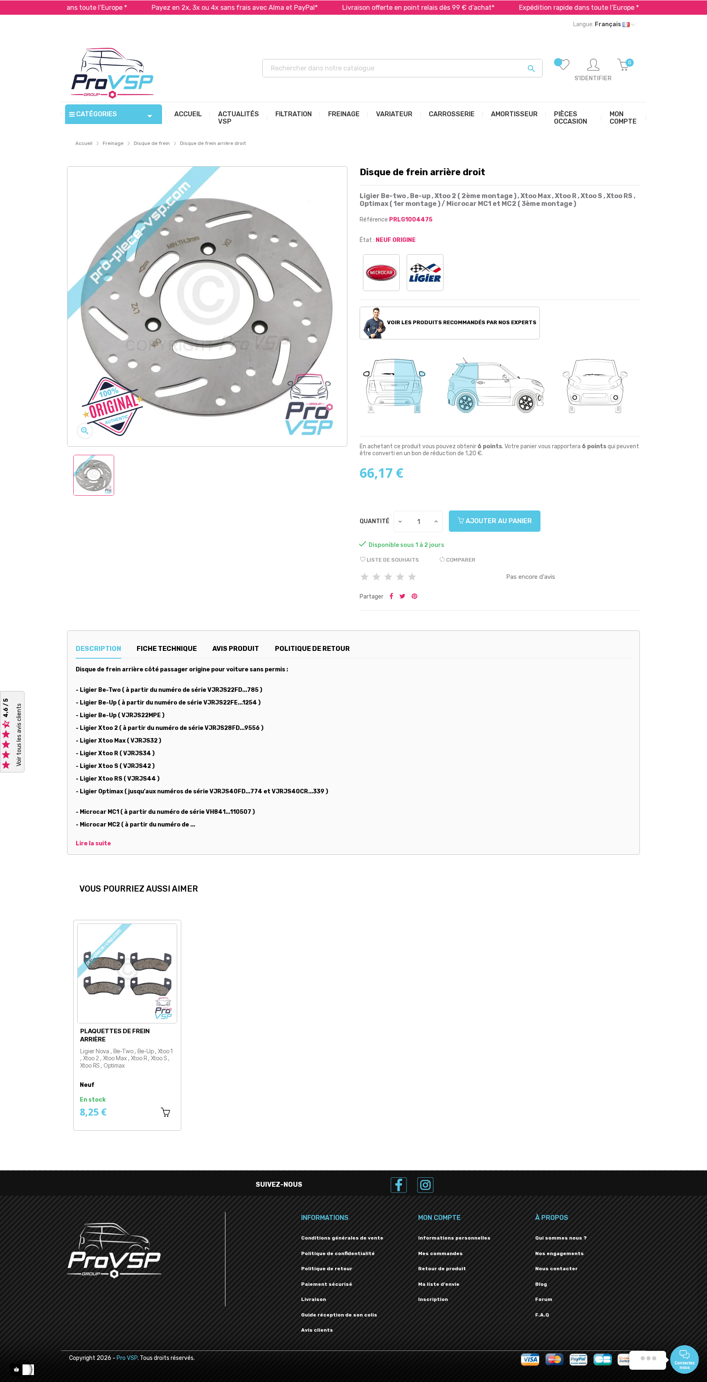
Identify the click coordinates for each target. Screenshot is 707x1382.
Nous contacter (556, 1268)
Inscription (433, 1299)
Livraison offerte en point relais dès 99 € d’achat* (361, 7)
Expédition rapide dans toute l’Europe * (521, 7)
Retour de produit (442, 1268)
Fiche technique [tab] (167, 649)
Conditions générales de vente (342, 1238)
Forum (543, 1299)
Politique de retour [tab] (312, 649)
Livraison (313, 1299)
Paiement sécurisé (326, 1284)
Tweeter (402, 597)
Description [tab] (98, 649)
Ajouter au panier (498, 521)
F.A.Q (542, 1315)
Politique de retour (326, 1268)
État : (367, 240)
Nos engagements (559, 1253)
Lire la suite (93, 843)
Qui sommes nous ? (561, 1238)
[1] (364, 577)
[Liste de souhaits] (563, 70)
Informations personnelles (454, 1238)
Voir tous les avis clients (19, 735)
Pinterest (414, 597)
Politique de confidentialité (338, 1253)
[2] (376, 577)
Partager (391, 597)
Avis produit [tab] (235, 649)
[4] (400, 577)
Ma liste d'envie (438, 1284)
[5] (412, 577)
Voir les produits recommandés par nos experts (461, 322)
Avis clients (317, 1330)
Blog (541, 1284)
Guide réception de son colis (339, 1315)
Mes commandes (440, 1253)
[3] (388, 577)
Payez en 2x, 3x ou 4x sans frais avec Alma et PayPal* (177, 7)
